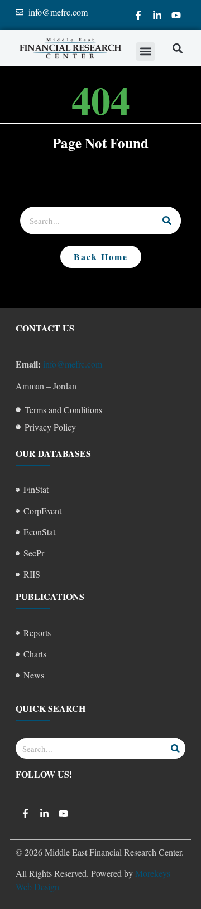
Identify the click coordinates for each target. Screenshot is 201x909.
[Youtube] (175, 15)
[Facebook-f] (137, 15)
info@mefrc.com (72, 364)
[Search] (167, 220)
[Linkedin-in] (156, 15)
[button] (145, 51)
